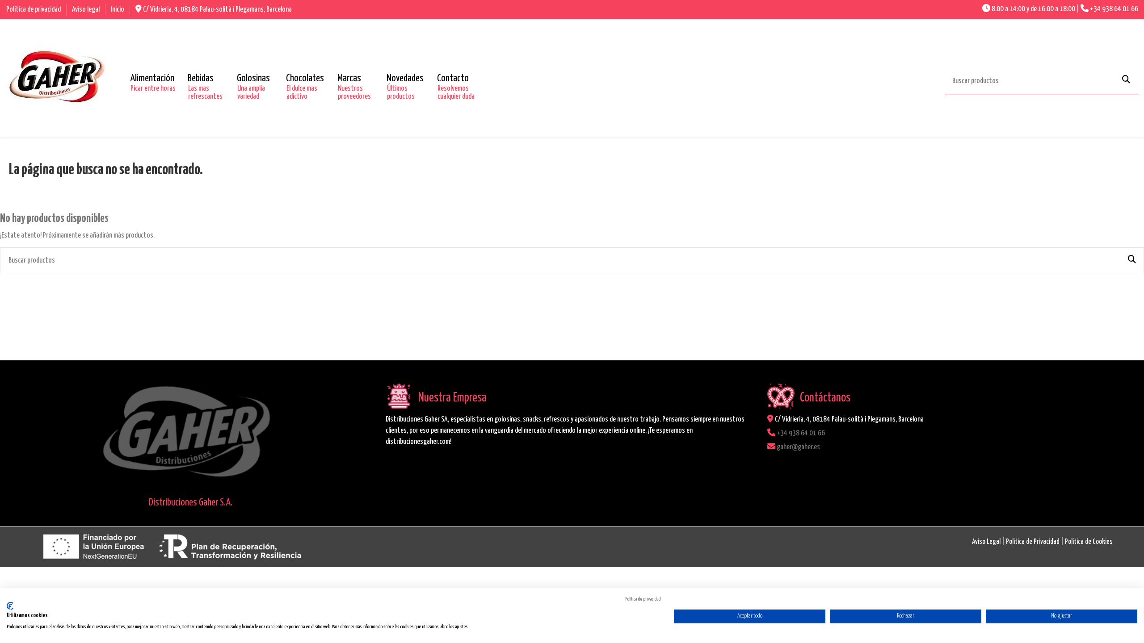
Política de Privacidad (1033, 542)
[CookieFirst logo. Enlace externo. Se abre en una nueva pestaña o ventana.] (10, 606)
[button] (152, 78)
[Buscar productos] (1126, 80)
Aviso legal (86, 9)
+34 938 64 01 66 (1114, 9)
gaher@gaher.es (798, 447)
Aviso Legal (986, 542)
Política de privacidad (34, 9)
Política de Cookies (1089, 542)
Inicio (117, 9)
